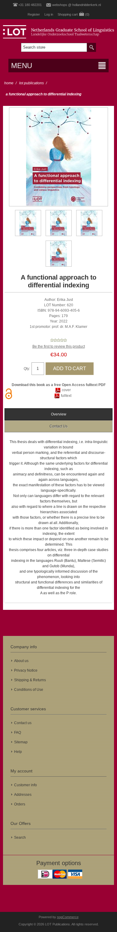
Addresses (23, 795)
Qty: (27, 369)
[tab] (58, 414)
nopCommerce (68, 917)
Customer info (25, 785)
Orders (19, 804)
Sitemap (21, 742)
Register (34, 14)
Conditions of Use (28, 690)
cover (66, 390)
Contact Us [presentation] (59, 426)
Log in (48, 14)
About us (21, 661)
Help (18, 752)
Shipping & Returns (30, 680)
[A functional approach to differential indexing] (28, 223)
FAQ (17, 732)
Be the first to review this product (58, 346)
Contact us (23, 723)
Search (20, 837)
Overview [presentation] (58, 414)
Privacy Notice (26, 670)
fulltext (66, 396)
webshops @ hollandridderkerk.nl (76, 5)
